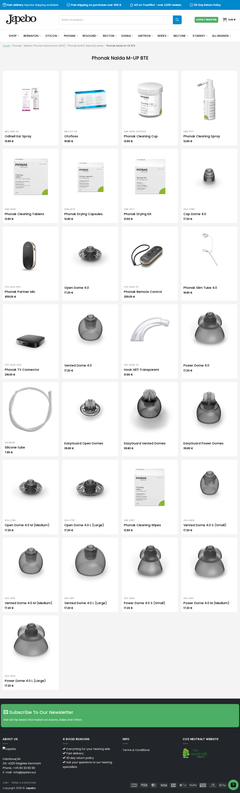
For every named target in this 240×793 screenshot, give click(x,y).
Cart (6, 782)
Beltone (180, 36)
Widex (162, 36)
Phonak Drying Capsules (83, 214)
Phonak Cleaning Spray (201, 136)
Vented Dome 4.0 (78, 365)
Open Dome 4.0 (76, 288)
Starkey (199, 36)
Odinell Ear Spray (18, 136)
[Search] (177, 19)
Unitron (144, 36)
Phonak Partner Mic (20, 292)
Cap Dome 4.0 (194, 214)
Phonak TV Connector (22, 370)
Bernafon (31, 36)
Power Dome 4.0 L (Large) (25, 681)
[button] (206, 20)
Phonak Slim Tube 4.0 (200, 288)
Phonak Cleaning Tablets (24, 214)
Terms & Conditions (136, 750)
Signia (126, 36)
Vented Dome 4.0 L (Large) (85, 603)
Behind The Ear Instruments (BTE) (44, 45)
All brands (220, 36)
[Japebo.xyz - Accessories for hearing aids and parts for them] (22, 20)
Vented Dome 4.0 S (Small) (204, 525)
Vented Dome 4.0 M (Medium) (28, 603)
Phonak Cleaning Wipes (142, 525)
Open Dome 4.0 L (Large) (84, 525)
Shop (13, 36)
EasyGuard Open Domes (83, 443)
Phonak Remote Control (143, 292)
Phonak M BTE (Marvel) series (86, 45)
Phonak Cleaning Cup (141, 136)
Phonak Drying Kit (137, 214)
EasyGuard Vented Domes (145, 443)
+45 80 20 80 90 (24, 768)
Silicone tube (15, 447)
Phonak (70, 36)
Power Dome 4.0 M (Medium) (206, 603)
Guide (6, 45)
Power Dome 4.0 (196, 365)
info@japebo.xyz (25, 772)
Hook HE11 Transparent (141, 370)
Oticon (51, 36)
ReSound (89, 36)
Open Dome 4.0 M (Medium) (27, 525)
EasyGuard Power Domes (203, 443)
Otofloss (71, 136)
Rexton (108, 36)
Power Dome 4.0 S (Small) (144, 603)
